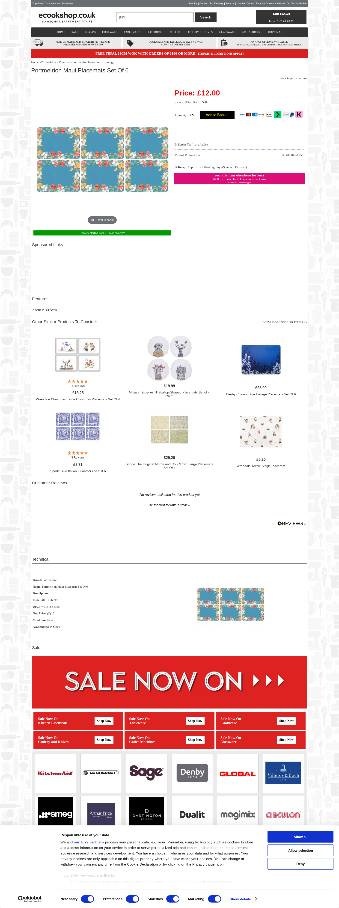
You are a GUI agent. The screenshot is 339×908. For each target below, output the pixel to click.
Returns (230, 3)
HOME (61, 32)
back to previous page (294, 78)
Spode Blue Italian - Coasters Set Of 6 (78, 471)
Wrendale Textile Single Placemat (261, 466)
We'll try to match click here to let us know (239, 179)
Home (35, 62)
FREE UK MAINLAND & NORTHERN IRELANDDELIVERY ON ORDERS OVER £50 (83, 43)
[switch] (132, 898)
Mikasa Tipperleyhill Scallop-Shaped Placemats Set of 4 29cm (169, 394)
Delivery (218, 3)
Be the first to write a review (169, 505)
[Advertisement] (169, 270)
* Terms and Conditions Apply (239, 183)
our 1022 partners (89, 842)
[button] (169, 504)
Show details (240, 899)
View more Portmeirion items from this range (86, 62)
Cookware (228, 723)
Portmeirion (48, 62)
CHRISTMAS (274, 32)
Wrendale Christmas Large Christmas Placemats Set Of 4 (78, 399)
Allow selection (300, 850)
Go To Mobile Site (296, 3)
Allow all (300, 837)
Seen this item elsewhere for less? (239, 175)
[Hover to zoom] (102, 156)
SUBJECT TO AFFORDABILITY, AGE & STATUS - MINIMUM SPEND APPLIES (269, 45)
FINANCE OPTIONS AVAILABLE (269, 41)
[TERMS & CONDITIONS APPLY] (221, 53)
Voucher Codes (245, 3)
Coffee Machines (142, 742)
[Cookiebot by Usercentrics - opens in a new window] (30, 899)
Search (205, 17)
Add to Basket (217, 115)
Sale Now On (48, 719)
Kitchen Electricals (52, 723)
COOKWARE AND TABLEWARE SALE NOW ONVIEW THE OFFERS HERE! (176, 43)
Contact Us (205, 3)
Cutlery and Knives (53, 742)
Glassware (228, 742)
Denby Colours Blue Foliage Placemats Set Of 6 (261, 394)
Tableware (137, 723)
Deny (300, 864)
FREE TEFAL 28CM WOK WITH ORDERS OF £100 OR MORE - (146, 53)
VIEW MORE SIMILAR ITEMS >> (285, 322)
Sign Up (193, 3)
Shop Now (104, 721)
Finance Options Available (270, 3)
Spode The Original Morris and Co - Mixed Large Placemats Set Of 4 (169, 466)
